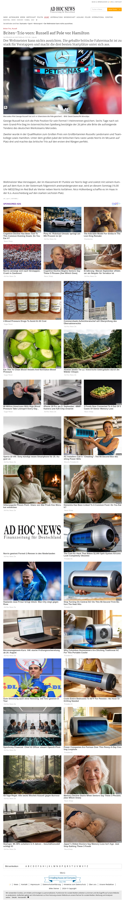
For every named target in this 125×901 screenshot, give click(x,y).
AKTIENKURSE (14, 17)
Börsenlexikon (11, 866)
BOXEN (13, 20)
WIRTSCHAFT (31, 17)
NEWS (5, 17)
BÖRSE (22, 17)
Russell (14, 29)
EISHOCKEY (20, 20)
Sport (30, 23)
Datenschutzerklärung (52, 884)
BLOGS (94, 2)
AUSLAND (80, 17)
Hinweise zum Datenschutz (75, 884)
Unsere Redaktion (106, 884)
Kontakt (24, 884)
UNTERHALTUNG (56, 17)
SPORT (46, 17)
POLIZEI (88, 17)
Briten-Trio (7, 29)
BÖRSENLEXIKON (103, 2)
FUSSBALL (27, 20)
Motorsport (38, 23)
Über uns (92, 884)
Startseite (23, 23)
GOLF (32, 20)
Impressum (35, 884)
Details (14, 897)
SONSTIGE (109, 17)
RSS (112, 2)
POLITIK (40, 17)
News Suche (113, 9)
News (16, 884)
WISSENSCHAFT (69, 17)
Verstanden (22, 897)
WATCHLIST (118, 2)
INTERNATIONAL (98, 17)
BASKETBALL (6, 20)
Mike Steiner (54, 888)
